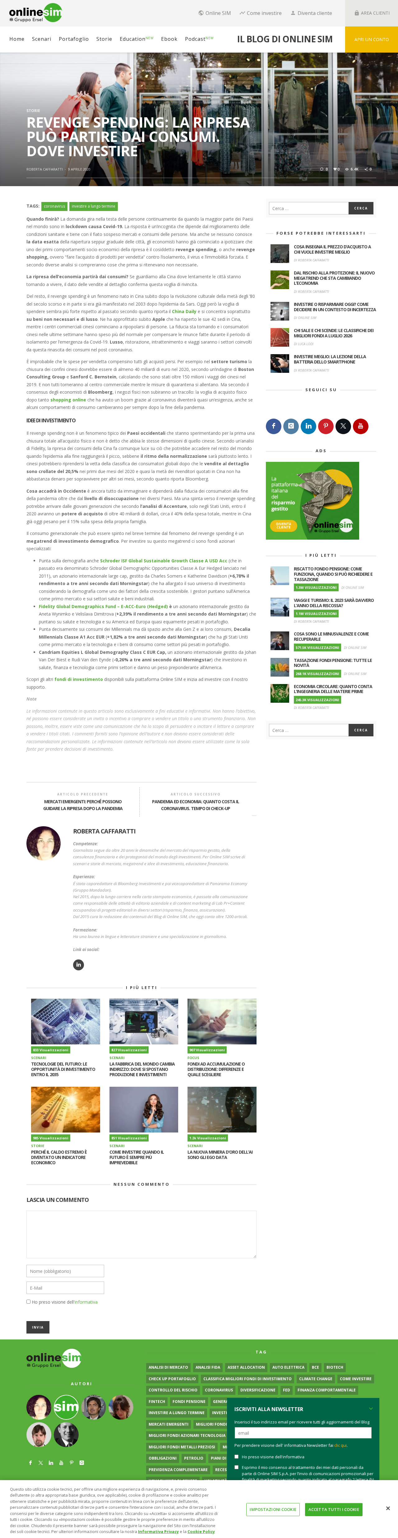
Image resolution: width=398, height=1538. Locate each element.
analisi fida (208, 1367)
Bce (315, 1367)
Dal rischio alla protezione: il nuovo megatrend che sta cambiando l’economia (334, 278)
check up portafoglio (172, 1378)
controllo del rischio (173, 1390)
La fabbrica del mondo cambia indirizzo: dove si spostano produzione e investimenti (142, 1069)
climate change (315, 1378)
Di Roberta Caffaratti (311, 260)
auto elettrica (288, 1367)
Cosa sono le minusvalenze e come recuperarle (331, 636)
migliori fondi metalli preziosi (182, 1447)
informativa (86, 1302)
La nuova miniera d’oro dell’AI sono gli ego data (219, 1154)
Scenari (38, 1057)
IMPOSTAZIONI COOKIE (273, 1509)
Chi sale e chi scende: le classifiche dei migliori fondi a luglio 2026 (333, 333)
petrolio (193, 1458)
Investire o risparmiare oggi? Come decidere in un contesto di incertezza (335, 306)
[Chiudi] (388, 1508)
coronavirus (54, 206)
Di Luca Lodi (303, 343)
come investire (356, 1378)
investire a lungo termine (93, 206)
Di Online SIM (305, 317)
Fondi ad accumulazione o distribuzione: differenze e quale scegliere (216, 1069)
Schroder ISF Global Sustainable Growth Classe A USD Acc (164, 561)
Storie (33, 110)
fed (286, 1390)
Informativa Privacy (158, 1531)
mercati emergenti (168, 1424)
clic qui (340, 1445)
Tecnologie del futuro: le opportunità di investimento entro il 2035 (63, 1069)
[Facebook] (273, 426)
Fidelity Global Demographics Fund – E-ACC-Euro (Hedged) (103, 606)
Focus (193, 1057)
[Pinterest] (326, 426)
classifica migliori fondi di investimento (247, 1378)
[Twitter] (343, 426)
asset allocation (246, 1367)
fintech (157, 1401)
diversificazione (257, 1390)
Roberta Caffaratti (44, 169)
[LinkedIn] (308, 426)
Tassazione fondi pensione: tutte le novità (333, 662)
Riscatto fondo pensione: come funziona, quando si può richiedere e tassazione (333, 574)
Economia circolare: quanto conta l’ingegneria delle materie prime (333, 689)
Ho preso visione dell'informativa (273, 1457)
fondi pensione (189, 1401)
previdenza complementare (178, 1469)
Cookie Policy (201, 1531)
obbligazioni (163, 1458)
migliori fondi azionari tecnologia (187, 1435)
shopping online (68, 400)
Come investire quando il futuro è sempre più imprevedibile (136, 1157)
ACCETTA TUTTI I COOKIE (333, 1509)
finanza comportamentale (327, 1390)
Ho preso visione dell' (65, 1302)
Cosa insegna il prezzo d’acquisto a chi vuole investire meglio (332, 249)
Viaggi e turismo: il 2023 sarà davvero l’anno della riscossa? (334, 602)
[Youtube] (360, 426)
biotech (334, 1367)
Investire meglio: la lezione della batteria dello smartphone (330, 359)
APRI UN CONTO (371, 39)
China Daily (184, 311)
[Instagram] (291, 426)
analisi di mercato (168, 1367)
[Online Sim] (54, 1358)
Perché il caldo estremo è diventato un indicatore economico (59, 1157)
